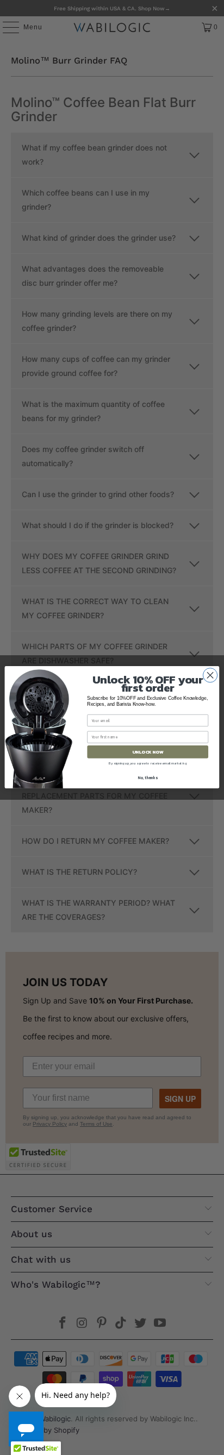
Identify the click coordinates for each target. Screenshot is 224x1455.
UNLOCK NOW (147, 752)
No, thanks (147, 778)
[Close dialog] (210, 675)
